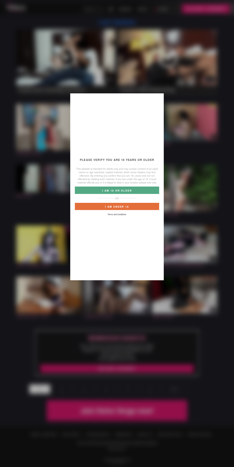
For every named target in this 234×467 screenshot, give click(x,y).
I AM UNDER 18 (117, 206)
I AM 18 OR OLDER (117, 190)
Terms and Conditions (117, 214)
